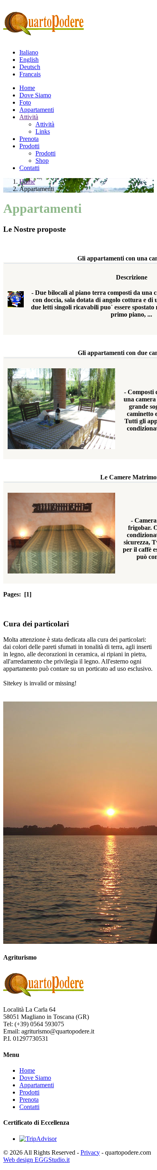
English (29, 59)
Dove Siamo (35, 95)
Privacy (90, 1152)
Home (27, 87)
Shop (42, 160)
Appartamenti (36, 109)
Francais (30, 74)
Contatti (29, 167)
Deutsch (29, 66)
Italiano (28, 52)
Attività (28, 116)
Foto (25, 102)
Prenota (29, 138)
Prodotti (29, 146)
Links (42, 131)
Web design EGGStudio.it (36, 1159)
